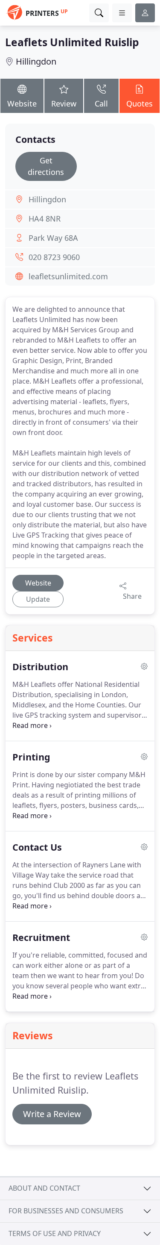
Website (22, 103)
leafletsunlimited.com (68, 276)
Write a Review (52, 1114)
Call (101, 103)
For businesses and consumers (66, 1210)
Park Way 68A (53, 238)
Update (38, 599)
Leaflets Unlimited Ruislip (72, 42)
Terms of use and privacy (55, 1233)
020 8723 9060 (54, 257)
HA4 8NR (45, 218)
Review (63, 103)
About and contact (44, 1188)
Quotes (139, 103)
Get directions (46, 166)
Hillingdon (36, 61)
